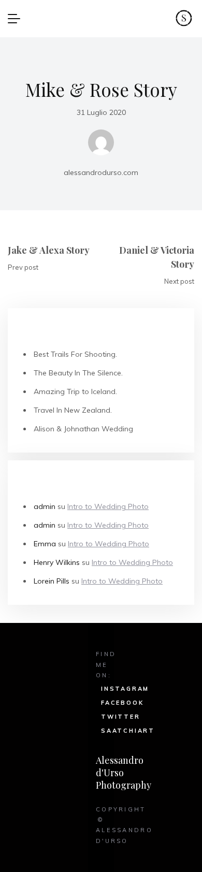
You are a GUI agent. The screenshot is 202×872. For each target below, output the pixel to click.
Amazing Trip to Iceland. (75, 391)
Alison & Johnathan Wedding (83, 428)
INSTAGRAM (125, 688)
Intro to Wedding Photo (108, 506)
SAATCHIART (128, 730)
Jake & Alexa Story (49, 250)
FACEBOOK (122, 702)
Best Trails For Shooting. (75, 354)
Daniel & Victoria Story (156, 257)
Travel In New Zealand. (73, 410)
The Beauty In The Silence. (78, 372)
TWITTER (120, 716)
